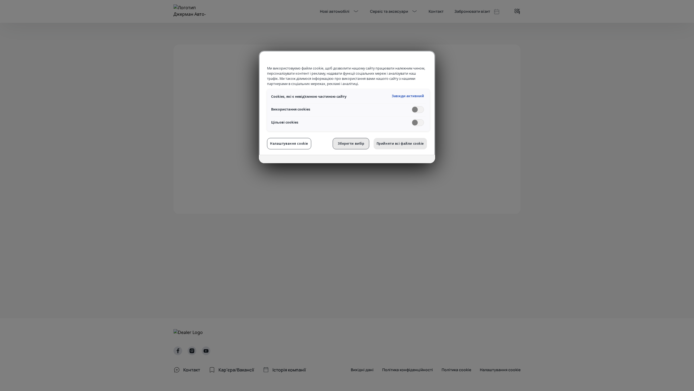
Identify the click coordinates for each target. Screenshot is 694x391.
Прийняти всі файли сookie (400, 143)
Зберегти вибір (351, 143)
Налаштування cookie (289, 143)
